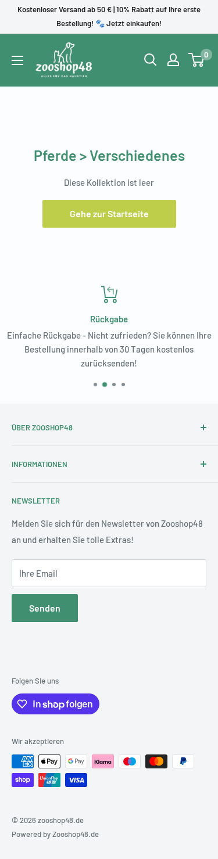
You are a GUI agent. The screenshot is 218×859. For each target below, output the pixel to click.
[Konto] (173, 59)
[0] (197, 60)
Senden (44, 607)
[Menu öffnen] (17, 60)
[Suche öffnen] (150, 59)
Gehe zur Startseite (109, 213)
